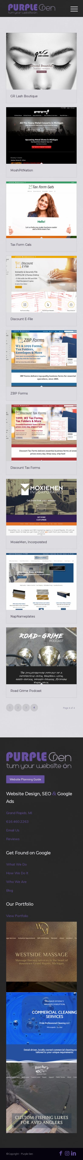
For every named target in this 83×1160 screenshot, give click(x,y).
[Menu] (71, 8)
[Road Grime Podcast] (41, 655)
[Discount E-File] (41, 284)
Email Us (12, 830)
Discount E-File (21, 319)
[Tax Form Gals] (41, 210)
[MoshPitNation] (41, 135)
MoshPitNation (21, 170)
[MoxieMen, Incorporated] (41, 507)
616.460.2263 (17, 821)
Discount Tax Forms (25, 468)
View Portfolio (17, 916)
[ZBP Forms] (41, 358)
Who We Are (16, 882)
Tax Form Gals (20, 245)
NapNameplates (22, 616)
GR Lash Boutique (24, 96)
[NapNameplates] (41, 581)
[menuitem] (71, 8)
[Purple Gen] (34, 8)
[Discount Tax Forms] (41, 433)
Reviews (13, 839)
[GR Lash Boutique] (41, 61)
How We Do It (17, 873)
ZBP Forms (19, 393)
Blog (9, 890)
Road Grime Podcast (26, 691)
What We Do (16, 864)
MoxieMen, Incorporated (28, 542)
